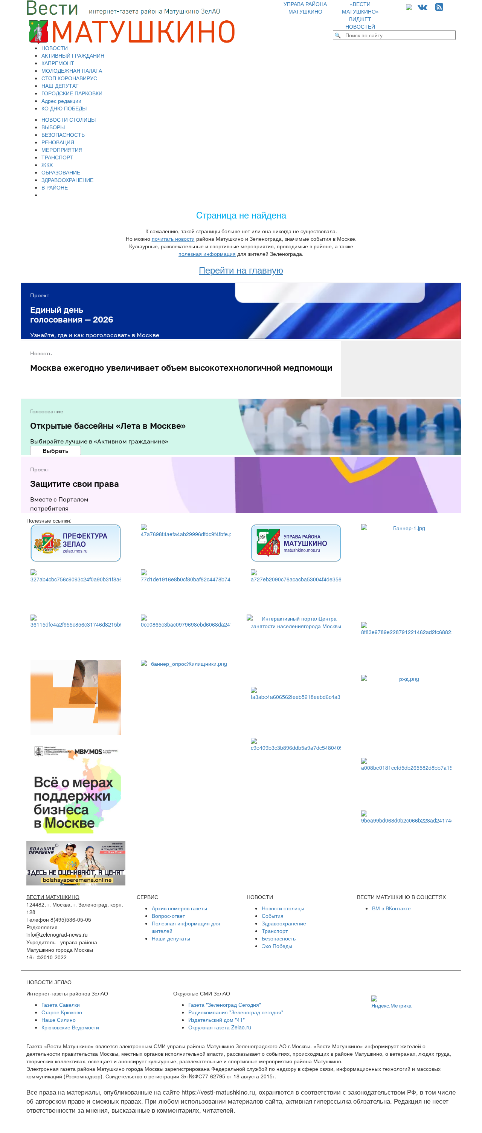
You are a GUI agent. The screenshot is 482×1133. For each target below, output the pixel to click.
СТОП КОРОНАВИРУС (69, 78)
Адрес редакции (61, 100)
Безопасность (279, 938)
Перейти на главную (241, 269)
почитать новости (173, 238)
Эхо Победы (277, 946)
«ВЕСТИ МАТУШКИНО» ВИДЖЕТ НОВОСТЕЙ (360, 15)
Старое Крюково (61, 1012)
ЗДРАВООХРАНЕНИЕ (67, 179)
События (273, 915)
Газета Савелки (60, 1004)
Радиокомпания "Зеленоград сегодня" (235, 1012)
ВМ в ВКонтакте (391, 908)
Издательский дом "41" (216, 1019)
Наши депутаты (171, 938)
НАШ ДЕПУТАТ (60, 85)
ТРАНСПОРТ (57, 157)
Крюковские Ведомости (70, 1027)
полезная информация (207, 253)
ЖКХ (47, 164)
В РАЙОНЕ (54, 187)
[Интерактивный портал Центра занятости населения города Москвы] (296, 647)
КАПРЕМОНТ (57, 63)
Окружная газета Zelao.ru (219, 1027)
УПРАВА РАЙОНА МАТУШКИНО (305, 7)
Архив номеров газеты (179, 908)
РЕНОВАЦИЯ (57, 142)
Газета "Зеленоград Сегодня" (224, 1004)
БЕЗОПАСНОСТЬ (63, 134)
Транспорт (275, 930)
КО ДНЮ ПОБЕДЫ (64, 108)
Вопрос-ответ (168, 915)
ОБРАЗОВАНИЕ (60, 172)
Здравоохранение (284, 923)
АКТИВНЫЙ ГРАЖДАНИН (72, 55)
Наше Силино (58, 1019)
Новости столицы (283, 908)
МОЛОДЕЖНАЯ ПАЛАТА (71, 70)
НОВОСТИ (54, 48)
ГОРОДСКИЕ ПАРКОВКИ (71, 93)
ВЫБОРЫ (53, 127)
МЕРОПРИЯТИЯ (61, 149)
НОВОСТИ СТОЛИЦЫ (68, 119)
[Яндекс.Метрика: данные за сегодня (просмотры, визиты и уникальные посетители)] (391, 1002)
